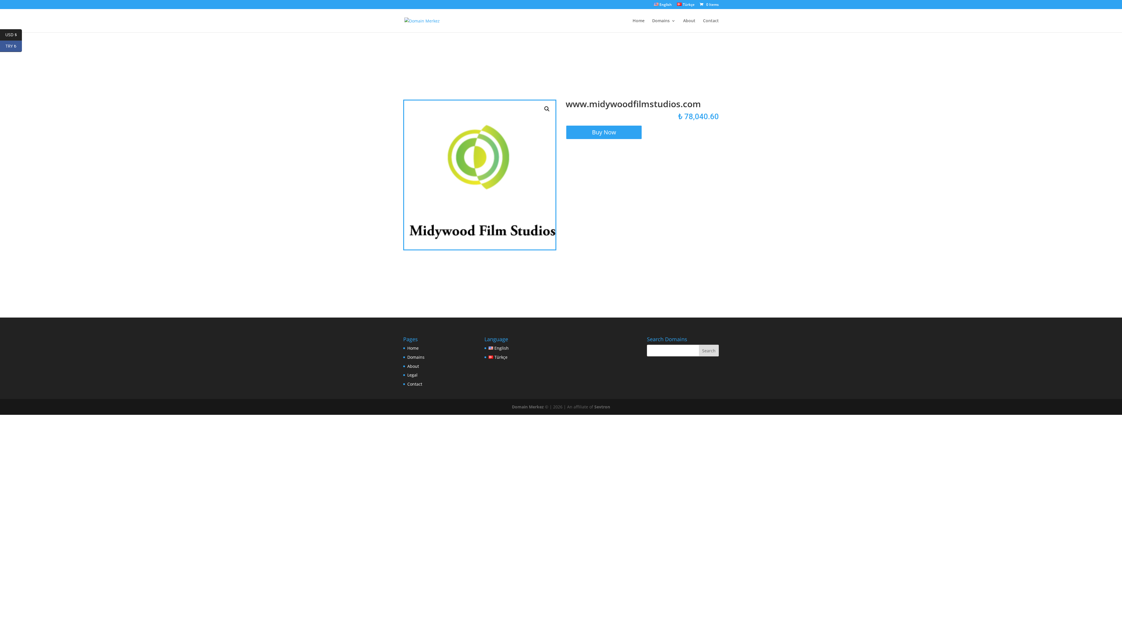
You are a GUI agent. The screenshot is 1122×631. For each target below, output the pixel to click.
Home (639, 21)
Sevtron (602, 407)
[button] (547, 109)
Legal (412, 375)
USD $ (13, 34)
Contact (711, 21)
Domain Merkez (528, 407)
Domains (661, 21)
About (689, 21)
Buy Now (604, 132)
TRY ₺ (14, 46)
